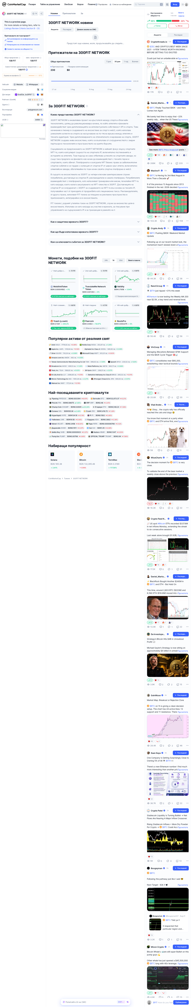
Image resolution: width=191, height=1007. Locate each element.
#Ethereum (152, 296)
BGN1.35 (100, 428)
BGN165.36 (66, 411)
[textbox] (166, 1002)
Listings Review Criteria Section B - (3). (22, 28)
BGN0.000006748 (105, 424)
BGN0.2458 (67, 424)
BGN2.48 (98, 403)
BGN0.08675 (66, 403)
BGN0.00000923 (70, 432)
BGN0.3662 (102, 419)
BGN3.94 (109, 436)
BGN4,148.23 (110, 407)
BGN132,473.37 (109, 399)
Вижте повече (181, 14)
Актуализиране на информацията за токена (22, 40)
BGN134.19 (68, 415)
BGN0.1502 (101, 415)
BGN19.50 (67, 419)
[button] (93, 4)
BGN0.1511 (68, 428)
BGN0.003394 (70, 399)
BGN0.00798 (68, 436)
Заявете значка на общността (19, 49)
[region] (61, 4)
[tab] (55, 29)
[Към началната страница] (14, 4)
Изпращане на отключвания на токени (23, 45)
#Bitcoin (161, 523)
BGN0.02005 (70, 407)
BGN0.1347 (108, 432)
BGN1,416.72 (100, 411)
